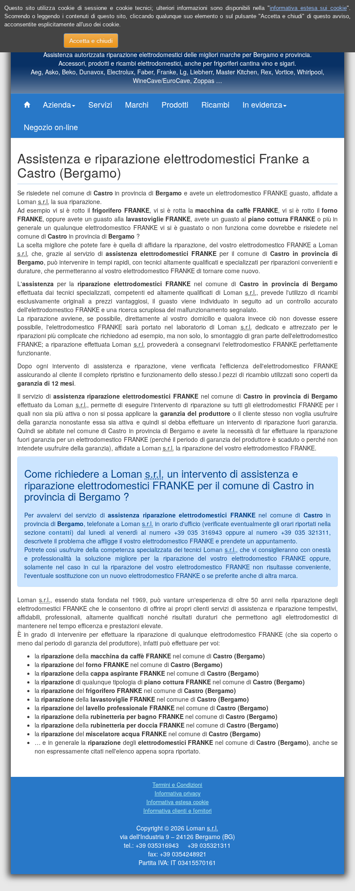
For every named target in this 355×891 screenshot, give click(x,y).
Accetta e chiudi (91, 40)
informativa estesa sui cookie (308, 8)
